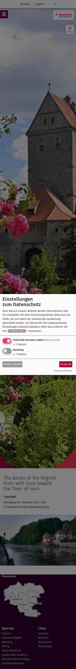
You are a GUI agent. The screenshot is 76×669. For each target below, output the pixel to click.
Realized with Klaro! (63, 371)
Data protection (17, 330)
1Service (19, 344)
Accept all (65, 364)
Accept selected (13, 364)
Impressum (34, 330)
